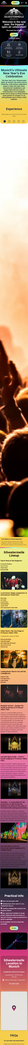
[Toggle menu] (26, 3)
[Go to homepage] (5, 3)
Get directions (14, 983)
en (21, 3)
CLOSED (14, 34)
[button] (14, 1008)
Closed (14, 928)
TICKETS (15, 3)
